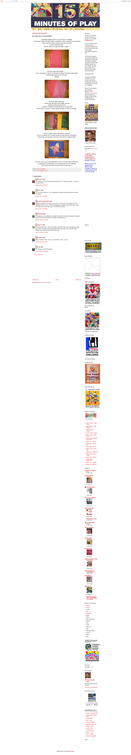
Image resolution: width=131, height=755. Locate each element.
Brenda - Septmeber (91, 736)
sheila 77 (40, 225)
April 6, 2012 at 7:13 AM (41, 196)
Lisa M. (46, 170)
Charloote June (90, 730)
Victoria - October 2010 (92, 713)
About (65, 29)
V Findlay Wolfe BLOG (90, 523)
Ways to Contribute (79, 29)
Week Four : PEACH (91, 457)
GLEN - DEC (89, 718)
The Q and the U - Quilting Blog (91, 571)
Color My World (90, 487)
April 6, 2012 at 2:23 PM (41, 241)
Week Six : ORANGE (91, 452)
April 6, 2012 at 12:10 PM (42, 219)
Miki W (88, 607)
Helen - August (90, 734)
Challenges (47, 29)
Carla (39, 247)
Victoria (88, 605)
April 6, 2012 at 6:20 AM (41, 185)
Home (33, 29)
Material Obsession (91, 518)
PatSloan (40, 237)
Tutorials (40, 29)
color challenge (40, 170)
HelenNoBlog (89, 527)
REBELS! (88, 575)
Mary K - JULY (90, 732)
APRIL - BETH (89, 726)
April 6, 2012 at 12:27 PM (42, 232)
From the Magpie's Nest (91, 471)
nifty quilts (89, 538)
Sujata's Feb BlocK (91, 722)
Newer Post (35, 279)
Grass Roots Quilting (89, 476)
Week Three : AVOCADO (89, 459)
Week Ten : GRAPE (91, 441)
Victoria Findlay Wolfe (43, 201)
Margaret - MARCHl (91, 724)
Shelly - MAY (89, 728)
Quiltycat (88, 586)
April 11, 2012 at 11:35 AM (42, 251)
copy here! (93, 93)
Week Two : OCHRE (91, 462)
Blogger (72, 751)
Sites (71, 29)
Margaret (40, 179)
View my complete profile (91, 687)
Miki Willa (40, 214)
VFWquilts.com (89, 40)
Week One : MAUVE (91, 464)
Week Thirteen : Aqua (91, 433)
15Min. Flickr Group (57, 29)
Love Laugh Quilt (91, 497)
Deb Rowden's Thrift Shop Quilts (91, 559)
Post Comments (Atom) (45, 282)
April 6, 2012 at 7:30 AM (41, 208)
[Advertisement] (56, 267)
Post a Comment (38, 254)
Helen (39, 190)
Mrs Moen (89, 548)
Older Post (78, 279)
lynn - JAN (89, 720)
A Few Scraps (90, 508)
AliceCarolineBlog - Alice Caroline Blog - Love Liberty (91, 598)
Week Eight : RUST (91, 446)
